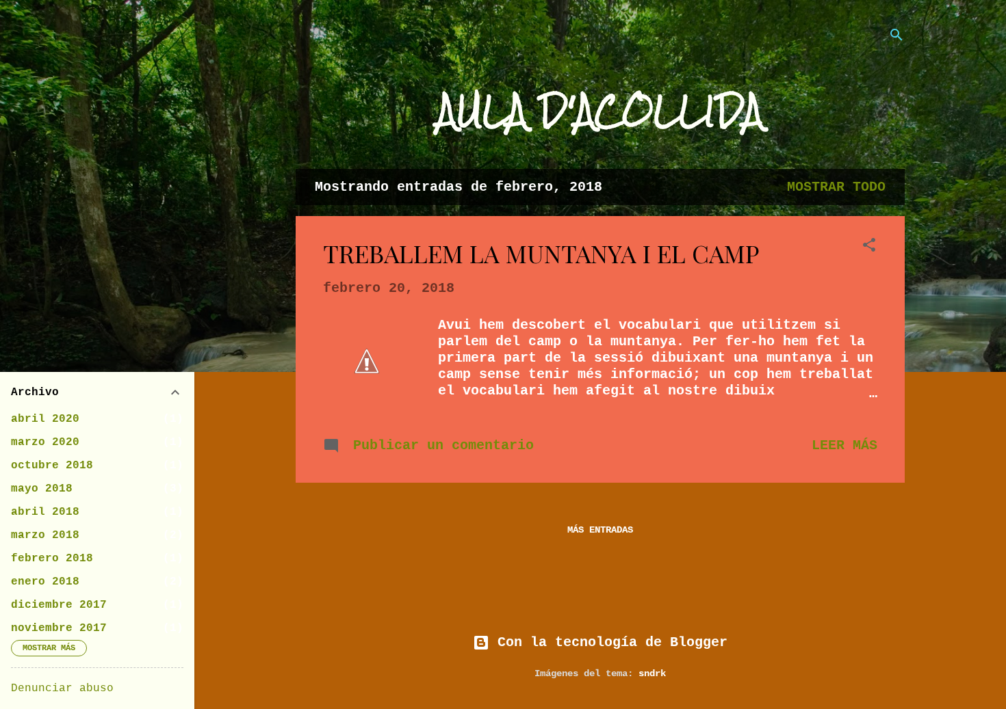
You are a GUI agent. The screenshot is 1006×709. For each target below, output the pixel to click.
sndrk (652, 673)
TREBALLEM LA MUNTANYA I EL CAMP (541, 253)
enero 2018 (45, 582)
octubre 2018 (52, 465)
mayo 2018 (42, 489)
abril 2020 (45, 419)
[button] (869, 247)
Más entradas (600, 529)
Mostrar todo (836, 187)
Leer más (844, 445)
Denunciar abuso (62, 688)
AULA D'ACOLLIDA (600, 110)
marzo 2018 (45, 535)
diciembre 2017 (59, 605)
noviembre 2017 (59, 628)
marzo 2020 (45, 442)
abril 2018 (45, 512)
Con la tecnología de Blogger (608, 642)
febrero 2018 (52, 558)
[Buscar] (896, 37)
